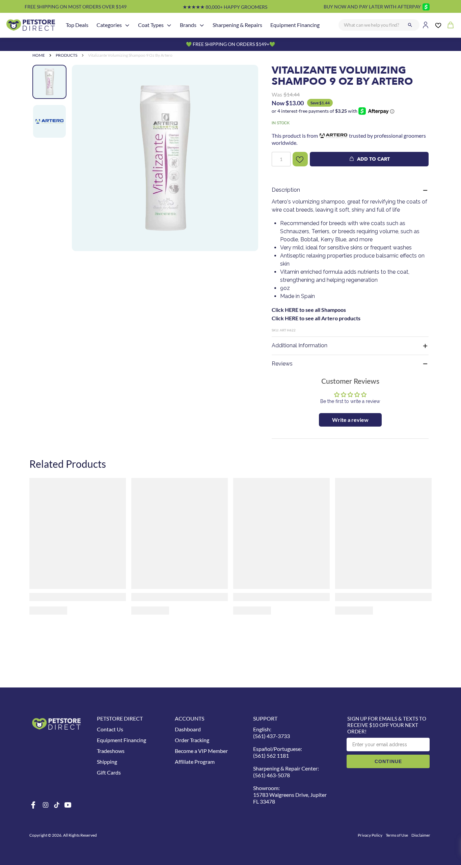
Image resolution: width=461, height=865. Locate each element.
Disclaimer (420, 835)
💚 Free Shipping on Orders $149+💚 (230, 44)
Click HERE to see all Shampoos (309, 309)
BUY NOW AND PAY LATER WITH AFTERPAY (372, 6)
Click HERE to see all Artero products (316, 318)
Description (286, 190)
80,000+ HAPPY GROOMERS (225, 7)
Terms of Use (397, 835)
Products (66, 55)
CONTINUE (388, 761)
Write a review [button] (350, 419)
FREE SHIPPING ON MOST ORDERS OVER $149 (76, 6)
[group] (165, 158)
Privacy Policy (370, 835)
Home (38, 55)
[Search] (410, 25)
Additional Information (299, 345)
